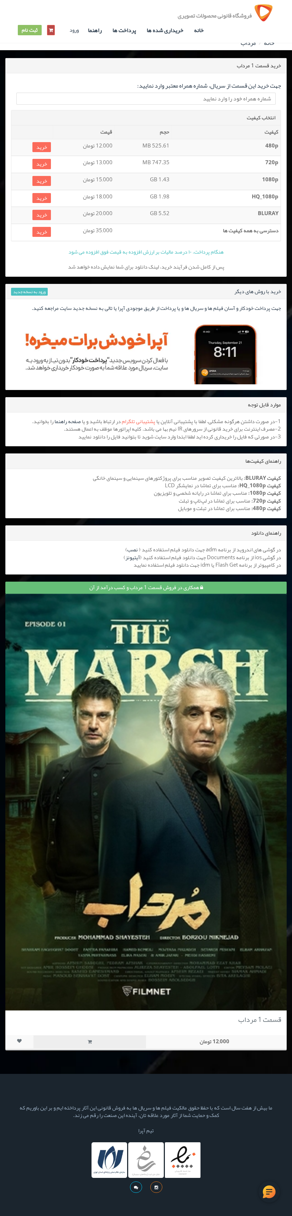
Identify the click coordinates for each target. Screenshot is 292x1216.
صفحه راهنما (67, 421)
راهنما (95, 30)
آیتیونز (132, 557)
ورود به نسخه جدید (29, 292)
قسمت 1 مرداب (259, 1019)
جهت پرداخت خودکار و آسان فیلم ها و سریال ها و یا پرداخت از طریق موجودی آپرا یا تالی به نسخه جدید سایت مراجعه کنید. (156, 308)
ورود (74, 30)
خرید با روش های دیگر (257, 291)
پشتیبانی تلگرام (138, 421)
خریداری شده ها (165, 30)
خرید (41, 147)
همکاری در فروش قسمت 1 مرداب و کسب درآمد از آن (144, 587)
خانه (199, 30)
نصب (132, 549)
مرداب (248, 43)
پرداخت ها (124, 30)
